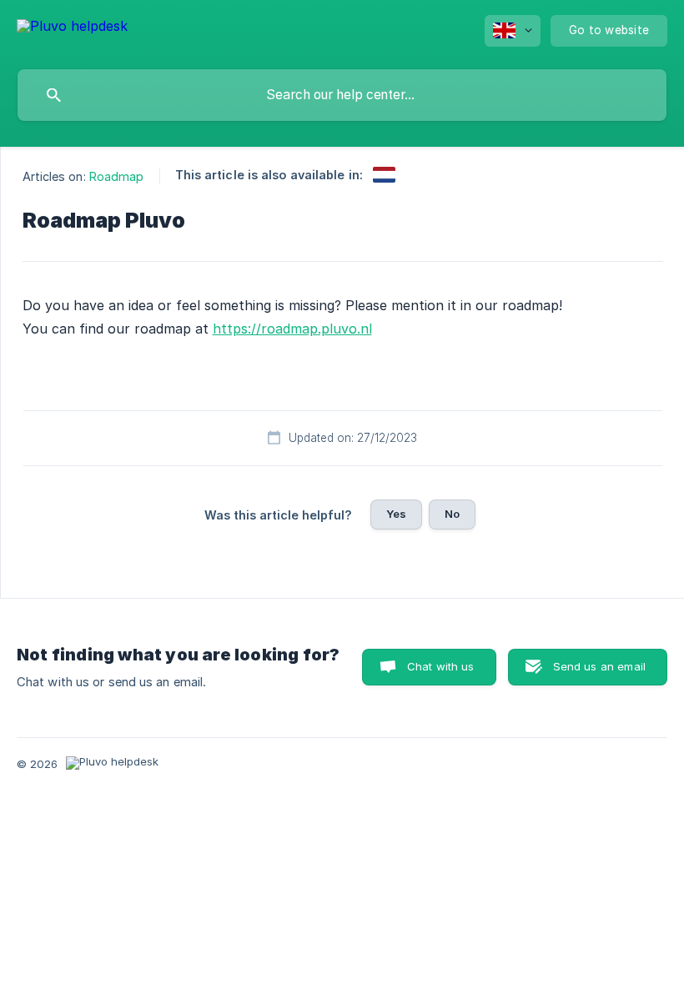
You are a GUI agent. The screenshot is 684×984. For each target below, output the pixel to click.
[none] (72, 29)
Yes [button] (396, 513)
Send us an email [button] (599, 666)
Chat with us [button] (441, 666)
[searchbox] (342, 95)
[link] (384, 175)
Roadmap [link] (116, 176)
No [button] (452, 513)
